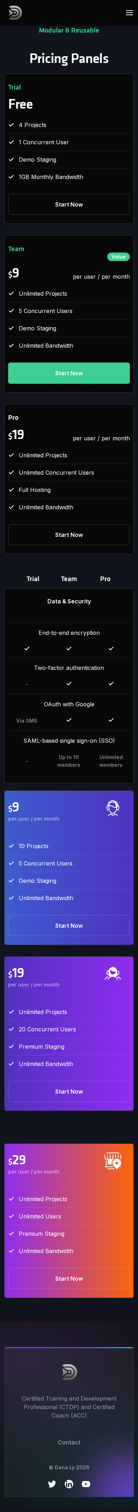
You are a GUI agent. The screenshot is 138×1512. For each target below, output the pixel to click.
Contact (69, 1442)
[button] (127, 12)
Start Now (69, 204)
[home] (13, 13)
